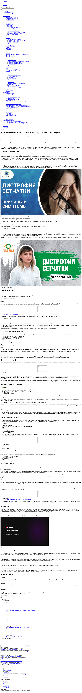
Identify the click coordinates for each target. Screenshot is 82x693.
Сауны (9, 113)
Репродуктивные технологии (12, 107)
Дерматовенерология (10, 20)
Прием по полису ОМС (8, 13)
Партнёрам (5, 2)
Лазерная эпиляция (12, 29)
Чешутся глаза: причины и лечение (10, 314)
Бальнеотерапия (11, 73)
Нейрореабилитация (10, 100)
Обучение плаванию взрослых (12, 117)
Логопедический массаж (13, 41)
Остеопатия (8, 49)
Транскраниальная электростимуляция (16, 83)
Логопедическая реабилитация (12, 99)
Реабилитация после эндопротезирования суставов (17, 105)
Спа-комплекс (9, 112)
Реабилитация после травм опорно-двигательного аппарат (18, 102)
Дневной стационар (10, 21)
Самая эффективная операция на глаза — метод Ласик (17, 627)
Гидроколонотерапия (12, 76)
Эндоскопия (8, 91)
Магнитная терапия (12, 79)
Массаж (7, 47)
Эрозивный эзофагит (7, 670)
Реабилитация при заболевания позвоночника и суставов (18, 106)
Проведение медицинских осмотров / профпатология (17, 54)
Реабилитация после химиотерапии (13, 104)
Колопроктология (9, 24)
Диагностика (6, 685)
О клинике (5, 11)
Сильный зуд (6, 672)
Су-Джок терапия (12, 64)
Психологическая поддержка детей (16, 63)
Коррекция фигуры (12, 28)
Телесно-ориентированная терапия (15, 65)
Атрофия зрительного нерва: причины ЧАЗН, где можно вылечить (17, 499)
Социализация (9, 108)
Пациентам (5, 3)
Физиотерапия (9, 72)
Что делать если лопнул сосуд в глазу (14, 636)
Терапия (7, 68)
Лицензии (5, 1)
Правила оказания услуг (8, 12)
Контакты (5, 5)
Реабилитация (9, 67)
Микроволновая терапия (13, 80)
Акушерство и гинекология (12, 17)
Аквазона (5, 111)
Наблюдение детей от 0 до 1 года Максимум (18, 122)
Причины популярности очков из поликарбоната (14, 373)
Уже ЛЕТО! (5, 127)
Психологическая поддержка (14, 62)
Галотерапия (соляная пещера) (14, 75)
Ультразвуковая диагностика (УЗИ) (13, 70)
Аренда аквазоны (9, 119)
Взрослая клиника (7, 687)
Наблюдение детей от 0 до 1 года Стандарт (17, 123)
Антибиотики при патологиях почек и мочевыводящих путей (14, 651)
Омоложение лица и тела (13, 31)
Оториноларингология (11, 50)
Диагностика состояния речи (14, 39)
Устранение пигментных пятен (15, 33)
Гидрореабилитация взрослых (14, 95)
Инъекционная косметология (14, 27)
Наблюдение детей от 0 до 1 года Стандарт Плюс (19, 124)
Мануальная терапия (10, 46)
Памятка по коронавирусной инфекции (11, 14)
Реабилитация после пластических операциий (16, 101)
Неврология (8, 48)
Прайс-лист (5, 126)
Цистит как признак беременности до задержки (11, 656)
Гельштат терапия (12, 60)
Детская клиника (7, 686)
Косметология (9, 25)
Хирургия (8, 89)
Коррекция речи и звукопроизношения (16, 40)
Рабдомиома (5, 677)
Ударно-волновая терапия (13, 85)
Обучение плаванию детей (11, 116)
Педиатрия (8, 53)
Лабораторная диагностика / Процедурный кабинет (17, 36)
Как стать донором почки (6, 654)
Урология (8, 71)
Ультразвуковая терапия (13, 86)
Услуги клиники (6, 16)
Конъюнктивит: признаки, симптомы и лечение (13, 445)
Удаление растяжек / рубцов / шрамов (16, 32)
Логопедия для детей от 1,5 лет (15, 43)
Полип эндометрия (7, 667)
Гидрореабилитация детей (14, 97)
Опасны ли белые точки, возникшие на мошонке (11, 661)
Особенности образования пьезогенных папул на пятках (13, 658)
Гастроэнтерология (10, 19)
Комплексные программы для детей (13, 121)
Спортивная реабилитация (11, 109)
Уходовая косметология (13, 34)
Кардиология (8, 23)
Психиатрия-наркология (11, 56)
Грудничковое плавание (11, 115)
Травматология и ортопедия (12, 69)
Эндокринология (9, 90)
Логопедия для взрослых (13, 42)
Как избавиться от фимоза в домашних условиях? (11, 649)
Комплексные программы (8, 120)
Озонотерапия (11, 82)
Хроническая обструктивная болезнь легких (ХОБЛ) (14, 674)
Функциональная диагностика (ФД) (13, 87)
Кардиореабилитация (10, 98)
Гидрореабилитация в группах (15, 94)
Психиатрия (8, 55)
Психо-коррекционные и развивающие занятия (18, 61)
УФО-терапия (11, 84)
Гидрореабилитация (10, 93)
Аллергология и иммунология (12, 18)
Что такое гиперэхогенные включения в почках (11, 663)
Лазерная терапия (12, 78)
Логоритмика (11, 45)
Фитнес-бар (10, 114)
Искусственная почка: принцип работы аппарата (16, 618)
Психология (8, 57)
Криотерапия (11, 77)
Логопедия (8, 38)
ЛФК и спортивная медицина (12, 35)
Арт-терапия (11, 58)
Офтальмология (9, 51)
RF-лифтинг (11, 26)
